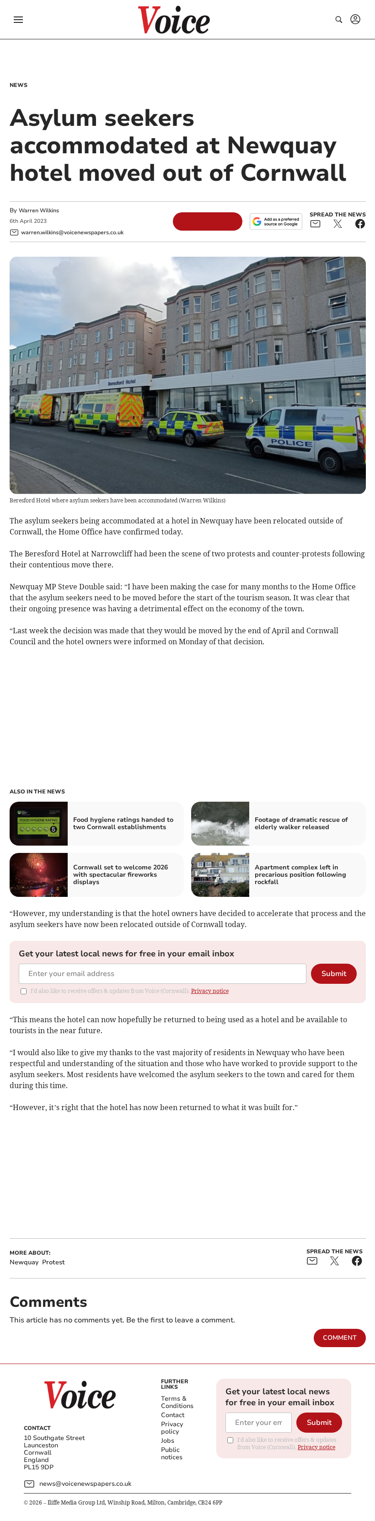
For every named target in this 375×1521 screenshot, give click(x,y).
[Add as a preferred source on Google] (276, 221)
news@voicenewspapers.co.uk (85, 1483)
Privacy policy (172, 1428)
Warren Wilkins (39, 210)
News (18, 85)
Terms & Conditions (177, 1402)
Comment (340, 1337)
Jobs (167, 1440)
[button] (18, 20)
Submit (333, 974)
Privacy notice (210, 990)
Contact (172, 1415)
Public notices (171, 1453)
